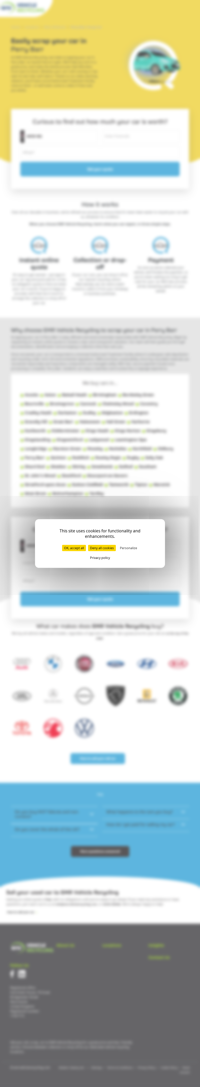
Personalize (128, 548)
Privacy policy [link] (100, 558)
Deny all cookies (102, 548)
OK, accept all (74, 548)
